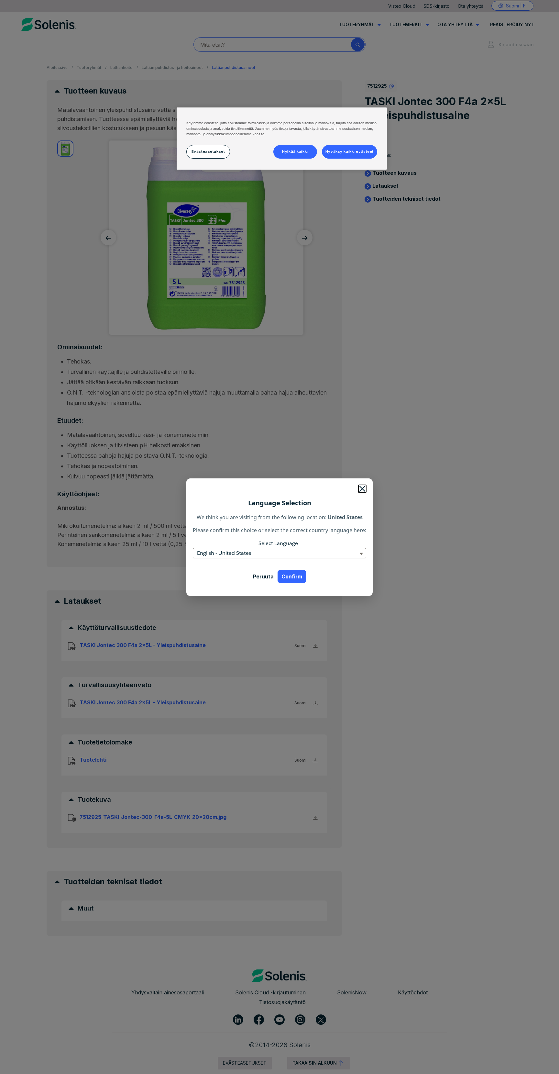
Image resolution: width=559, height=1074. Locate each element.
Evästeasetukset (208, 151)
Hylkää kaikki (295, 151)
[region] (282, 138)
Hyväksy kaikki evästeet (349, 151)
